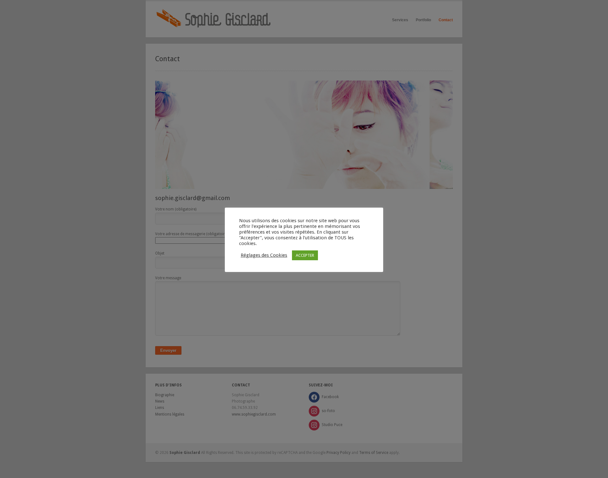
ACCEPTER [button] (305, 255)
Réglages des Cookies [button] (264, 255)
